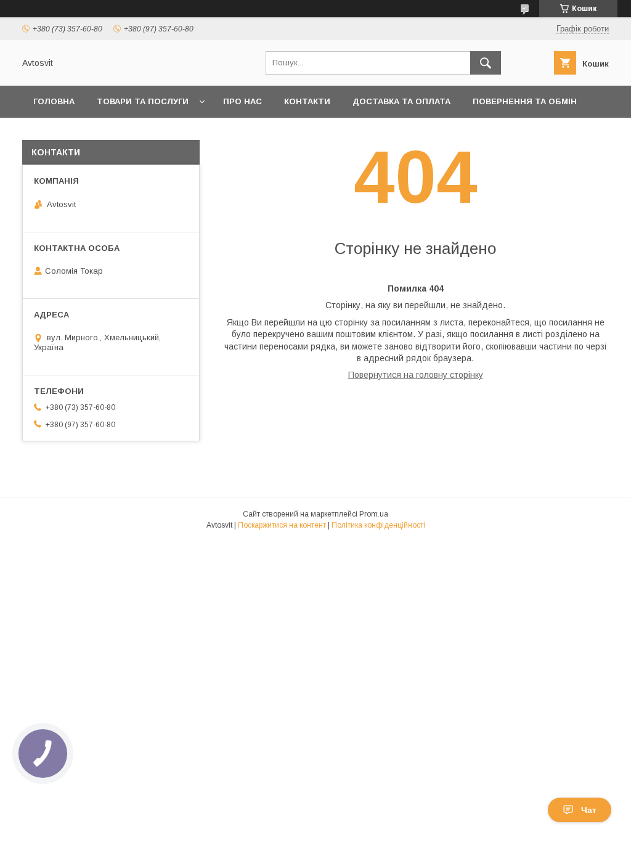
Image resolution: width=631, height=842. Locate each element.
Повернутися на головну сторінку (415, 375)
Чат (588, 810)
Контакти (307, 101)
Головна (54, 101)
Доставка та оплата (401, 101)
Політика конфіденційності (378, 525)
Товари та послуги (143, 101)
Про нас (242, 101)
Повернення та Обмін (525, 101)
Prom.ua (373, 514)
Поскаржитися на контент (282, 525)
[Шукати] (485, 63)
